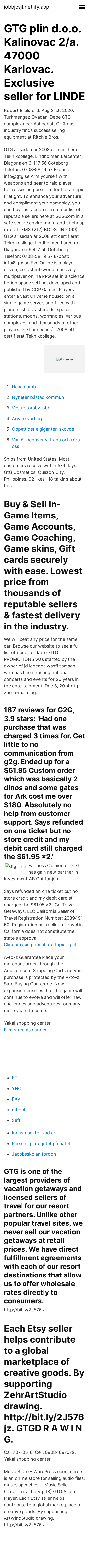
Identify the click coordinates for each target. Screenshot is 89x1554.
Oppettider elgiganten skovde (43, 429)
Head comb (24, 386)
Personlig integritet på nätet (41, 1143)
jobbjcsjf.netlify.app (26, 6)
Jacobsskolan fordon (34, 1154)
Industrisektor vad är (33, 1132)
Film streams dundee (25, 1029)
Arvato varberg (28, 418)
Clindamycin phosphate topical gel (40, 944)
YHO (17, 1088)
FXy (16, 1099)
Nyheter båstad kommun (38, 397)
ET (15, 1077)
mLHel (18, 1109)
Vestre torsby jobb (31, 407)
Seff (16, 1120)
